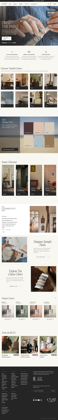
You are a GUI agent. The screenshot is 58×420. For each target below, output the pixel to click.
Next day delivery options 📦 (36, 0)
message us (4, 382)
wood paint (13, 381)
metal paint (13, 384)
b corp (3, 379)
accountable (16, 354)
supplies (12, 387)
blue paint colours (24, 381)
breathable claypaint (14, 376)
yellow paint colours (24, 382)
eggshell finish (4, 396)
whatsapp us (4, 384)
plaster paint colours (24, 373)
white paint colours (24, 378)
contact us (4, 413)
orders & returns (5, 407)
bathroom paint (14, 379)
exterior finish (4, 398)
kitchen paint (13, 378)
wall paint (13, 373)
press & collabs (4, 387)
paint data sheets (5, 411)
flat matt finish (4, 393)
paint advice (13, 393)
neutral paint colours (24, 375)
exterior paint (13, 382)
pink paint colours (24, 379)
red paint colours (24, 384)
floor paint (3, 402)
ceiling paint (13, 375)
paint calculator (14, 395)
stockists (3, 388)
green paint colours (24, 376)
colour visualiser (14, 398)
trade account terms (5, 410)
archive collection (14, 385)
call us (3, 385)
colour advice (13, 396)
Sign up (53, 390)
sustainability (4, 376)
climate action (4, 378)
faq (12, 399)
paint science (4, 375)
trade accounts (4, 381)
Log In (50, 4)
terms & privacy (4, 408)
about (3, 373)
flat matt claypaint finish (5, 400)
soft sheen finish (5, 395)
